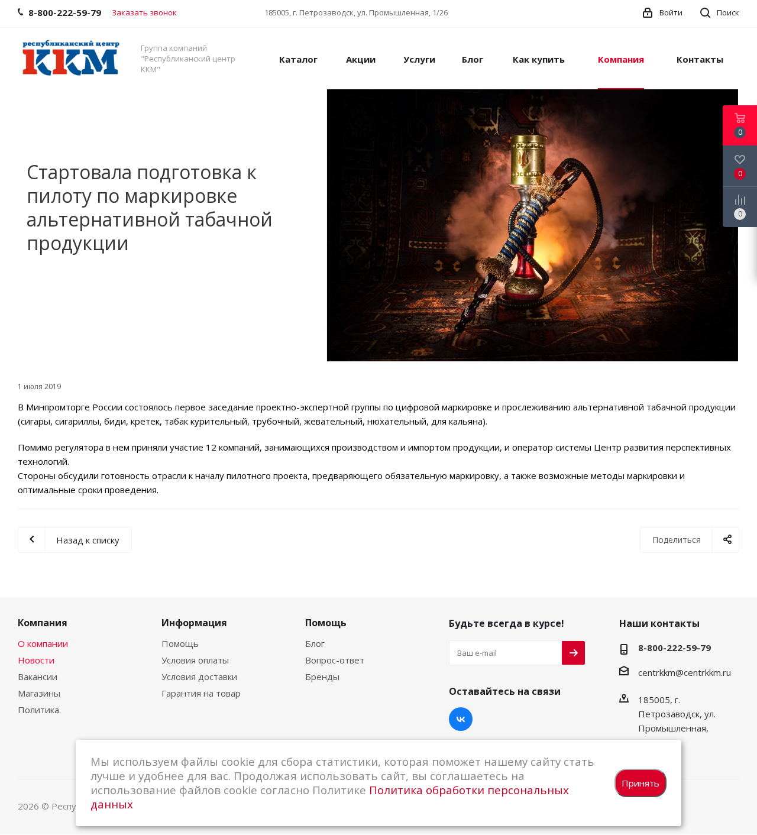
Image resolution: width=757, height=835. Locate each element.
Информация (194, 622)
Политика (38, 710)
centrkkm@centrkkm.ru (684, 672)
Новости (36, 660)
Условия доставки (199, 676)
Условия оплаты (195, 660)
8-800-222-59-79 (674, 647)
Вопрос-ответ (334, 660)
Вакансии (37, 676)
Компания (42, 622)
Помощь (180, 643)
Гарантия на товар (201, 693)
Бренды (322, 676)
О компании (43, 643)
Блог (315, 643)
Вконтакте (461, 719)
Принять (640, 783)
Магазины (39, 693)
